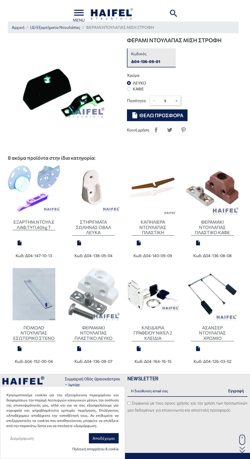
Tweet (170, 130)
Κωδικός (139, 53)
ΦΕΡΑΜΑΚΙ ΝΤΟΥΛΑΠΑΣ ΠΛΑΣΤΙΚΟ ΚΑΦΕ (212, 227)
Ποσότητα (136, 100)
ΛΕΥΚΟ (139, 83)
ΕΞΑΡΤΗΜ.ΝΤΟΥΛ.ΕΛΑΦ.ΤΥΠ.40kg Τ (33, 224)
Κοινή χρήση (156, 130)
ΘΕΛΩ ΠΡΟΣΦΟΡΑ (157, 115)
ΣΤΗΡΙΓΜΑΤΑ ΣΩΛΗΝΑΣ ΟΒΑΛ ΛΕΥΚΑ (93, 227)
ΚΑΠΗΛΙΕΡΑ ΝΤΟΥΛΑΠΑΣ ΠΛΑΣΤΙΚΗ (152, 227)
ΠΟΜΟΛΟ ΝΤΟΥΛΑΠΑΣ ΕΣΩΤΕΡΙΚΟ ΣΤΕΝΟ (34, 333)
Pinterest (183, 130)
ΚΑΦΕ (138, 88)
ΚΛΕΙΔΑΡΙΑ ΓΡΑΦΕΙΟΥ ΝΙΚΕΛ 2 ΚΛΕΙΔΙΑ (153, 333)
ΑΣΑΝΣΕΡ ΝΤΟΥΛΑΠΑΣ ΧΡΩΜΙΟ (212, 333)
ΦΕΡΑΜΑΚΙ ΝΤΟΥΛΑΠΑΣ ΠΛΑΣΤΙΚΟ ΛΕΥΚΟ (93, 333)
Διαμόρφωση (22, 438)
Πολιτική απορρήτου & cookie (95, 449)
